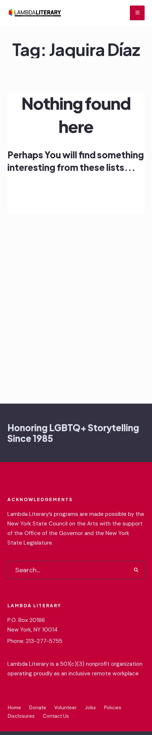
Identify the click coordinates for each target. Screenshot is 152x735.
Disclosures (21, 716)
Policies (112, 707)
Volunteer (65, 707)
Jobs (90, 707)
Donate (37, 707)
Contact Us (56, 716)
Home (14, 707)
